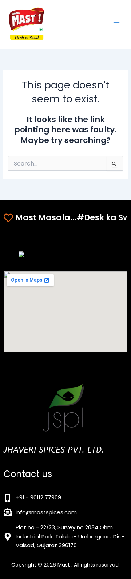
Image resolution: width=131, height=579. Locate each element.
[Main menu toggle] (116, 24)
